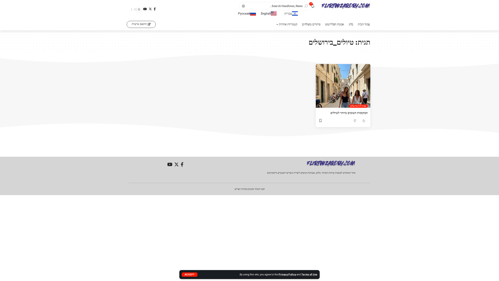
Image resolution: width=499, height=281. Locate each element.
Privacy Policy (287, 274)
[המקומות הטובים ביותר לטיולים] (343, 86)
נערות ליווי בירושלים (358, 106)
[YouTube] (145, 9)
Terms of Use (309, 274)
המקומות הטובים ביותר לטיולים (349, 113)
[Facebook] (155, 9)
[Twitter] (150, 9)
